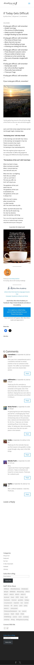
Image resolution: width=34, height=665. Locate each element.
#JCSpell (6, 591)
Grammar (14, 600)
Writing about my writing (22, 619)
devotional (6, 597)
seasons (24, 611)
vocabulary (26, 617)
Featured (6, 558)
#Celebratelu (25, 589)
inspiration (16, 603)
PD (11, 605)
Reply (27, 373)
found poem (7, 600)
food (26, 597)
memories (6, 605)
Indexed (5, 566)
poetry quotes (14, 608)
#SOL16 (27, 591)
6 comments (23, 16)
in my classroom (8, 603)
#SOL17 (6, 594)
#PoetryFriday (20, 591)
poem (20, 605)
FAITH (17, 597)
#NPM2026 (12, 591)
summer (15, 617)
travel (20, 617)
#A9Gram (6, 589)
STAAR (22, 614)
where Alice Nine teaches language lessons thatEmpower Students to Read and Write (17, 294)
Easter (12, 597)
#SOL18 (12, 594)
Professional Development (10, 611)
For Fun (5, 561)
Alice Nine (8, 16)
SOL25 (12, 614)
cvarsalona (11, 354)
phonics (16, 605)
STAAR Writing (7, 617)
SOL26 (17, 614)
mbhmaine (11, 380)
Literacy (5, 569)
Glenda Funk (12, 461)
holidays (27, 600)
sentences (6, 614)
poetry (25, 605)
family (21, 597)
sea (19, 611)
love (22, 603)
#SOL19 (17, 594)
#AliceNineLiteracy (15, 589)
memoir (26, 603)
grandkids (20, 600)
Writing (13, 619)
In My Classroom (8, 564)
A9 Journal (15, 16)
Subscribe (8, 580)
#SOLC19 (23, 594)
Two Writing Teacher (14, 278)
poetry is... (6, 608)
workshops (6, 619)
